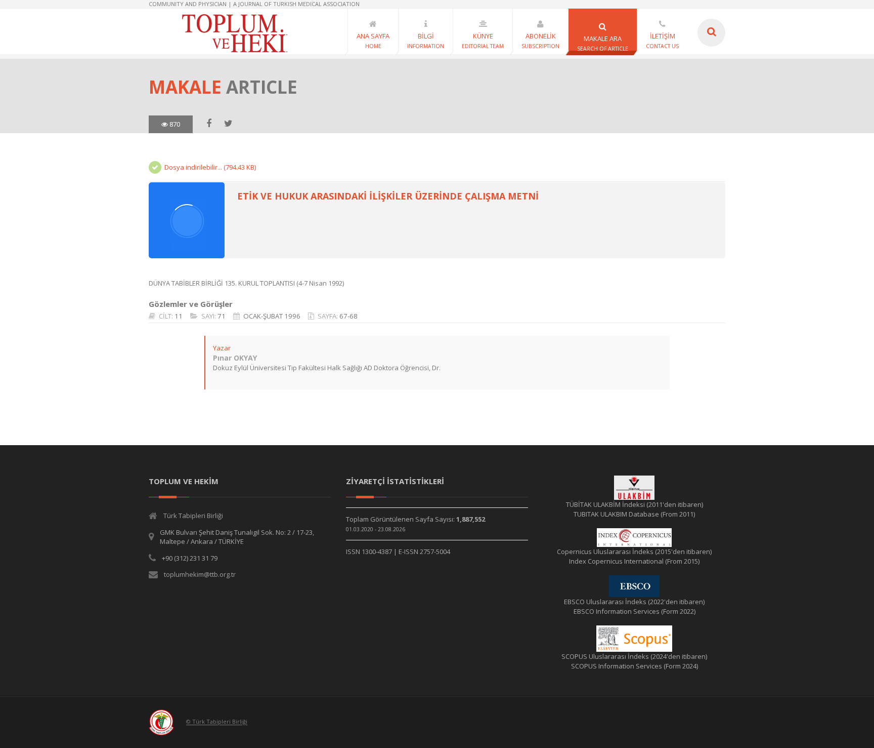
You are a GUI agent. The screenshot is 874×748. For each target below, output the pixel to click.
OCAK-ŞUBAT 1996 (271, 316)
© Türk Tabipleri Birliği (216, 722)
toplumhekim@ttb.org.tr (200, 574)
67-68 (348, 316)
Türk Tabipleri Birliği (193, 515)
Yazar (222, 347)
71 (221, 316)
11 (178, 316)
